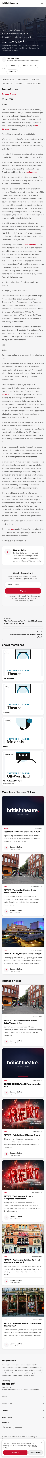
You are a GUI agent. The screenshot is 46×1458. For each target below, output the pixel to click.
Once (5, 747)
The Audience (8, 678)
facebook (18, 1427)
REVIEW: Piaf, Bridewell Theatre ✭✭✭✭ (22, 1135)
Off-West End (9, 754)
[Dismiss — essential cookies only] (42, 1443)
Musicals (7, 720)
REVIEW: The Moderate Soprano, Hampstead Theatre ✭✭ (19, 1197)
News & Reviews (15, 30)
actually (5, 394)
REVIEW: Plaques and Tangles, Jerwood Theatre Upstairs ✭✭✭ (22, 1261)
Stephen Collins (19, 550)
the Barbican (31, 172)
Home (4, 30)
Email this (12, 72)
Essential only (35, 1453)
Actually (6, 712)
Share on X (12, 66)
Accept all (15, 1453)
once (13, 529)
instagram (7, 1427)
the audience (30, 244)
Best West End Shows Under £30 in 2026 (22, 832)
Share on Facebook (29, 66)
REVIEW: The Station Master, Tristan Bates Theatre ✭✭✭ (20, 891)
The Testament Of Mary (12, 781)
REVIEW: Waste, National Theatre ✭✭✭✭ (22, 954)
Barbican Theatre (9, 94)
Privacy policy (25, 598)
